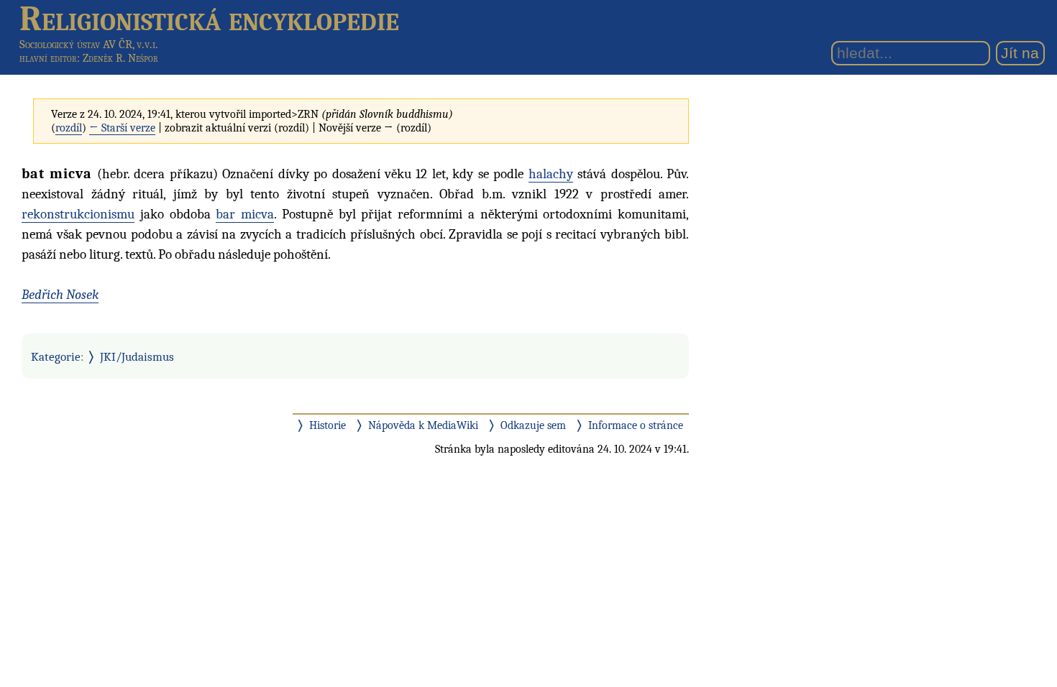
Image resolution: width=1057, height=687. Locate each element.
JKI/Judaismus (137, 356)
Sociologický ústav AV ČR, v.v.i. (88, 44)
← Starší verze (122, 127)
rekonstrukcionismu (78, 214)
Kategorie (56, 356)
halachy (550, 174)
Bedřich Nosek (60, 295)
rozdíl (68, 127)
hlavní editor (48, 58)
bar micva (245, 214)
